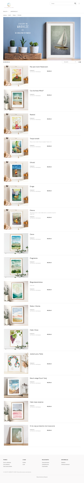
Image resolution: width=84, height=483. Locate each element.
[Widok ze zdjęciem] (78, 61)
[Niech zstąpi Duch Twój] (16, 387)
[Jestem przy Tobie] (16, 363)
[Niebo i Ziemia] (16, 315)
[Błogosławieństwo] (16, 291)
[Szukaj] (75, 3)
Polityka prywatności (65, 464)
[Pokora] (16, 219)
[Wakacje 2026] (42, 38)
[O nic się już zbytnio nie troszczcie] (16, 435)
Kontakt (24, 462)
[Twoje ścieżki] (16, 147)
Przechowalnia (45, 466)
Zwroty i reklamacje (7, 462)
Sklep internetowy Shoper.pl (42, 477)
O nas (24, 464)
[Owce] (16, 243)
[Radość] (16, 123)
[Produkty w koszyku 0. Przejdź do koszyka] (79, 3)
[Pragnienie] (16, 267)
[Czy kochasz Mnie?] (16, 100)
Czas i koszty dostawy (7, 466)
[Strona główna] (9, 5)
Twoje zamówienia (45, 462)
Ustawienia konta (45, 464)
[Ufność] (16, 171)
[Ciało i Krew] (16, 339)
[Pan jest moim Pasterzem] (16, 76)
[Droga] (16, 195)
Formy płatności (6, 464)
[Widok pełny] (80, 61)
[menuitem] (7, 11)
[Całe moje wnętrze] (16, 411)
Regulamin (63, 462)
